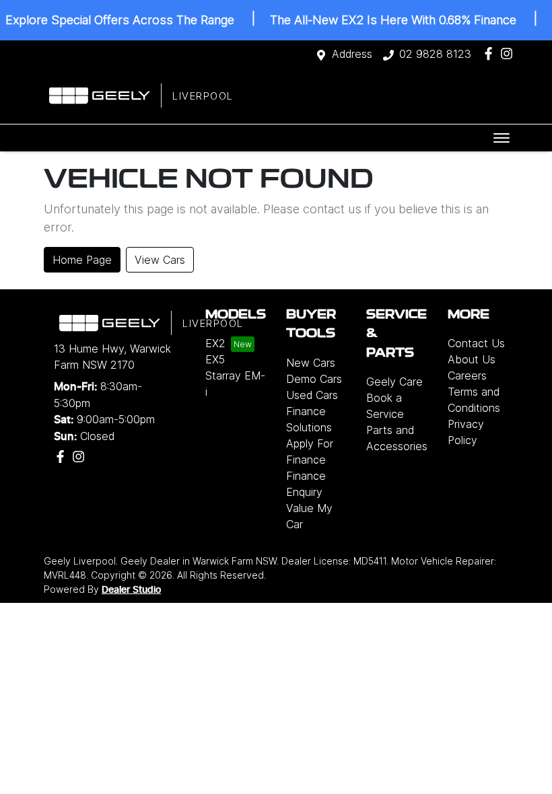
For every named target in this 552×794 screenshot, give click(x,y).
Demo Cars (314, 379)
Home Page (82, 259)
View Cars (160, 259)
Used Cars (312, 395)
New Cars (310, 362)
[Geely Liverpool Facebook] (491, 53)
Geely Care (394, 381)
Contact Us (476, 343)
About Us (471, 359)
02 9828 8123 (435, 54)
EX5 (215, 359)
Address (352, 54)
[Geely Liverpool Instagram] (509, 53)
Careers (467, 375)
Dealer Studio (131, 590)
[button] (501, 137)
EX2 (215, 343)
